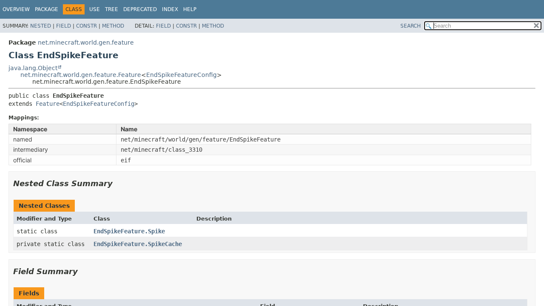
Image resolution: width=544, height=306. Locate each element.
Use (94, 9)
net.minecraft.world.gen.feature (86, 42)
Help (189, 9)
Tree (111, 9)
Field (63, 26)
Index (170, 9)
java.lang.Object (32, 68)
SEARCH (410, 26)
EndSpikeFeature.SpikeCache (138, 244)
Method (113, 26)
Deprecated (140, 9)
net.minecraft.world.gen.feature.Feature (80, 74)
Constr (86, 26)
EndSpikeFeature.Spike (129, 231)
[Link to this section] (118, 183)
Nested (40, 26)
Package (46, 9)
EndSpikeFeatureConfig (181, 74)
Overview (16, 9)
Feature (48, 103)
